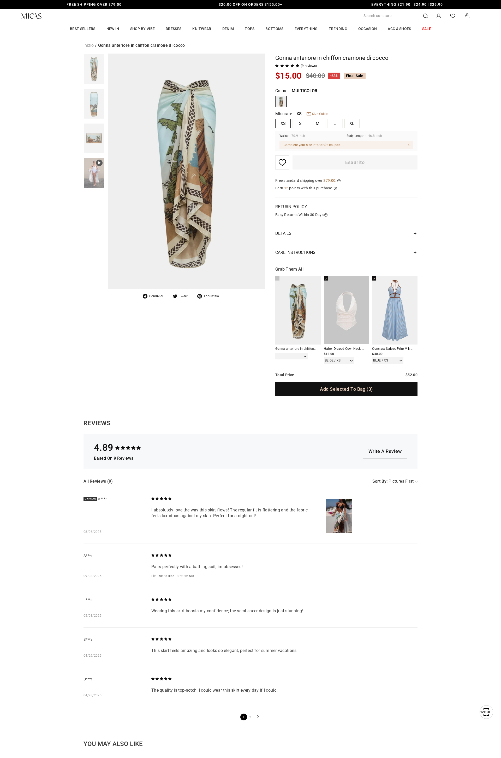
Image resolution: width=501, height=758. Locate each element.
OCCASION (367, 29)
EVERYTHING (306, 29)
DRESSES (173, 29)
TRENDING (338, 29)
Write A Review (385, 451)
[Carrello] (467, 16)
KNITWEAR (201, 29)
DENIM (228, 29)
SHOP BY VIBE (142, 29)
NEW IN (112, 29)
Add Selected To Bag (346, 389)
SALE (426, 29)
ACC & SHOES (399, 29)
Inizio (89, 45)
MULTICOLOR (281, 101)
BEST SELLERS (83, 29)
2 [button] (250, 717)
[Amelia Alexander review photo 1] (339, 516)
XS (283, 123)
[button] (257, 717)
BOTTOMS (274, 29)
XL (352, 123)
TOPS (249, 29)
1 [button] (243, 717)
